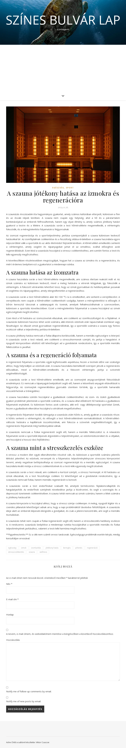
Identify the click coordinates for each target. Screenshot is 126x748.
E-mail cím (12, 599)
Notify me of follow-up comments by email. (28, 691)
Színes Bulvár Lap (63, 20)
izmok (23, 547)
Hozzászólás (13, 639)
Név (9, 583)
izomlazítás (36, 547)
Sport (70, 187)
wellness (43, 552)
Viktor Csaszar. (43, 742)
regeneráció (92, 547)
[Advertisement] (63, 67)
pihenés (78, 547)
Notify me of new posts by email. (23, 701)
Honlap (10, 614)
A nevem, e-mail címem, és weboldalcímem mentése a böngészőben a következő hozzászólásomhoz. (60, 633)
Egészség (58, 187)
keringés (67, 547)
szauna (32, 552)
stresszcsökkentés (16, 552)
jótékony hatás (52, 547)
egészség (12, 547)
